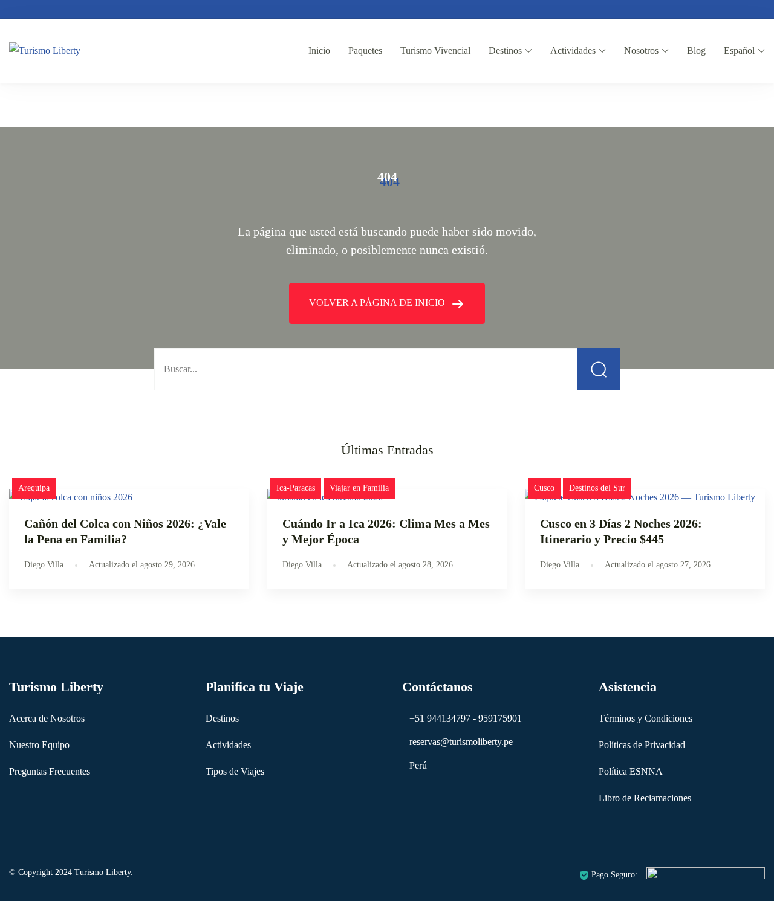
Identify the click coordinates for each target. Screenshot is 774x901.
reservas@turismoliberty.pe (461, 742)
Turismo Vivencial (435, 50)
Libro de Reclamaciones (645, 798)
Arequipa (34, 487)
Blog (696, 50)
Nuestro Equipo (39, 745)
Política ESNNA (631, 771)
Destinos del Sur (597, 487)
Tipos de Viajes (235, 771)
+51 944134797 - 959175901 (465, 718)
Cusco (544, 487)
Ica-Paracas (295, 487)
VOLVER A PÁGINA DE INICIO (378, 302)
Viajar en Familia (359, 487)
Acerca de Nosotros (47, 718)
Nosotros (641, 50)
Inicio (319, 50)
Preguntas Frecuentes (49, 771)
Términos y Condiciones (645, 718)
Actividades (573, 50)
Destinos (505, 50)
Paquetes (365, 50)
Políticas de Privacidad (642, 745)
